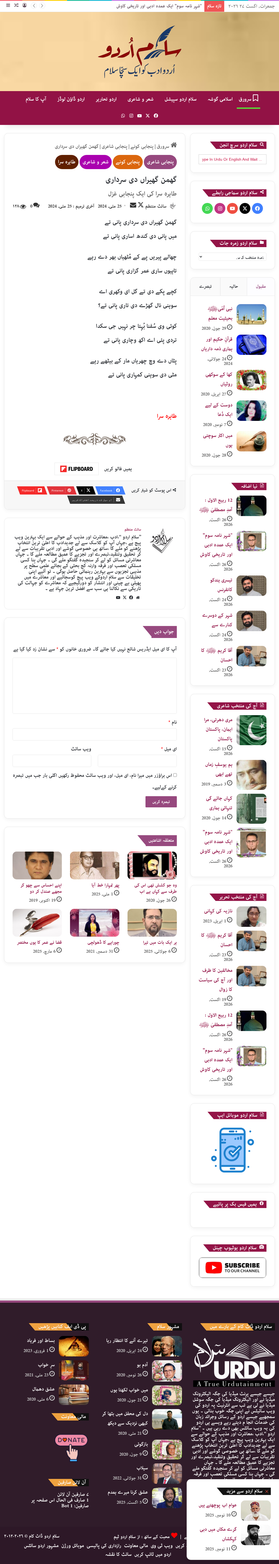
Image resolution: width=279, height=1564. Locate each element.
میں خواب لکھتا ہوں (129, 1390)
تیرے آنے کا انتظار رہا (127, 1340)
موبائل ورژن (72, 1546)
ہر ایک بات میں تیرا (160, 942)
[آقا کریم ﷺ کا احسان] (251, 656)
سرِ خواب (46, 1365)
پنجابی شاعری (115, 146)
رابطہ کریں (185, 1546)
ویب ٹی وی (162, 1546)
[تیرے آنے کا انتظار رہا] (167, 1346)
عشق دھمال (43, 1389)
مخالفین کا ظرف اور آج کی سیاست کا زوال (215, 980)
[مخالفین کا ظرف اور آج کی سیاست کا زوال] (251, 976)
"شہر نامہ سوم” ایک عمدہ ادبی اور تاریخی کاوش (159, 6)
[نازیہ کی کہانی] (251, 916)
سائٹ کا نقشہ (118, 1554)
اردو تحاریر (106, 99)
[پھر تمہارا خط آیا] (94, 865)
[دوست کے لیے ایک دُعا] (251, 410)
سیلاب (142, 1468)
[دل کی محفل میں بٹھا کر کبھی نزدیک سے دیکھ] (167, 1419)
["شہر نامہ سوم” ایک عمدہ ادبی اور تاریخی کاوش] (251, 541)
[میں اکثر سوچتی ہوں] (251, 441)
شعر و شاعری (141, 99)
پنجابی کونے (142, 146)
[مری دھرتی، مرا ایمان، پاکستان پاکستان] (251, 730)
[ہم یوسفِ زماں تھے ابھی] (251, 775)
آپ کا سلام (36, 99)
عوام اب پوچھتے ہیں (218, 1505)
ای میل (169, 749)
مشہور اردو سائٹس (41, 1546)
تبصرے (205, 286)
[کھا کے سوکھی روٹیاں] (251, 380)
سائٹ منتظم (155, 206)
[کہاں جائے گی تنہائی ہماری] (251, 809)
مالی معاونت (136, 1546)
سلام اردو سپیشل (181, 99)
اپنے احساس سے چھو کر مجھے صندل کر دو (41, 888)
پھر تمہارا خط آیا (105, 885)
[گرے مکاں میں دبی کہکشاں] (256, 1535)
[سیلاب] (167, 1473)
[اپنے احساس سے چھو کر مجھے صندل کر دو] (37, 865)
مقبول (261, 286)
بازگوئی (141, 1444)
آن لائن (73, 1494)
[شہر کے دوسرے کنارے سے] (251, 621)
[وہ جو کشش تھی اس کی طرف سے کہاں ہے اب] (152, 865)
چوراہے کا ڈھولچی (103, 942)
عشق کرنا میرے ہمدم (128, 1492)
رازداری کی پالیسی (104, 1546)
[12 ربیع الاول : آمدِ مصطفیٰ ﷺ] (251, 506)
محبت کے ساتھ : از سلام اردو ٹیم (142, 1536)
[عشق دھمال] (74, 1395)
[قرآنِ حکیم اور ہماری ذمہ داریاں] (251, 345)
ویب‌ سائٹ (81, 749)
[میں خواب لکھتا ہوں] (167, 1395)
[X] (125, 597)
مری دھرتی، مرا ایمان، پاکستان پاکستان (218, 729)
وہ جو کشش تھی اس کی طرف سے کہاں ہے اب (155, 888)
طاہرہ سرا (66, 162)
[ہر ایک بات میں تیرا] (152, 923)
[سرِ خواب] (74, 1370)
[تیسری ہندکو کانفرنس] (251, 586)
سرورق (246, 99)
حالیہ (233, 286)
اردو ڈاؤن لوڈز (71, 99)
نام (172, 722)
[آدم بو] (167, 1371)
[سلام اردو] (139, 51)
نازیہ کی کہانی (218, 911)
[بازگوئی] (167, 1450)
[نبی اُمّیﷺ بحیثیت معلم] (251, 314)
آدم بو (142, 1365)
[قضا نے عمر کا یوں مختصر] (37, 923)
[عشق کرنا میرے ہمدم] (167, 1498)
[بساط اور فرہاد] (74, 1346)
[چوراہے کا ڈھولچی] (94, 923)
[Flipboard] (76, 469)
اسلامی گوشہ (220, 99)
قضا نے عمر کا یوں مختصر (39, 942)
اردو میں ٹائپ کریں (152, 1554)
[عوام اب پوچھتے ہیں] (256, 1510)
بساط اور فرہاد (41, 1340)
